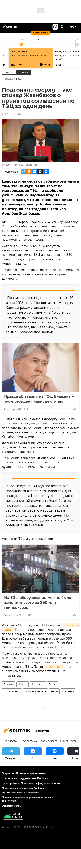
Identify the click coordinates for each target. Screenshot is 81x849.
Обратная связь (11, 805)
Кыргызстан (37, 684)
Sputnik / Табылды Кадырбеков (20, 164)
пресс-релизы (10, 783)
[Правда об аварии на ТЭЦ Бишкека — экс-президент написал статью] (40, 367)
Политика (9, 684)
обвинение (68, 691)
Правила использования (31, 773)
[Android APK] (13, 816)
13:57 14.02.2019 (11, 114)
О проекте (8, 773)
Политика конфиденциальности (40, 783)
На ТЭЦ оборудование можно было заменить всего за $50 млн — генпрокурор (37, 602)
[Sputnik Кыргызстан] (11, 28)
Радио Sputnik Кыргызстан (59, 741)
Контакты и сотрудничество (19, 778)
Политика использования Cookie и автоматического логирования (23, 790)
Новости (22, 684)
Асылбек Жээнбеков (35, 691)
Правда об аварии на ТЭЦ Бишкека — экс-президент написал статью (39, 399)
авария (54, 691)
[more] (75, 408)
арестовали (54, 666)
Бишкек (53, 684)
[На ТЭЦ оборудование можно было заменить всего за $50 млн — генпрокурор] (40, 569)
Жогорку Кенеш (12, 691)
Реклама (42, 778)
